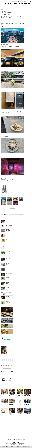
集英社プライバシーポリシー (20, 439)
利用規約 (10, 439)
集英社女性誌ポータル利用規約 (14, 439)
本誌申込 (11, 350)
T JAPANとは (8, 439)
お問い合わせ (24, 439)
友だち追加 (12, 208)
